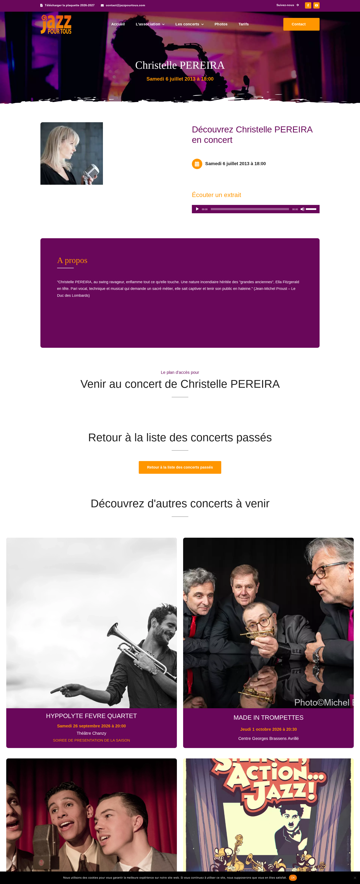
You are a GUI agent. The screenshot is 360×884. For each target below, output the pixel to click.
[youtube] (316, 5)
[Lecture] (197, 209)
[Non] (355, 878)
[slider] (312, 208)
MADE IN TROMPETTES (269, 717)
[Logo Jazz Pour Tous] (56, 17)
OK (293, 877)
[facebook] (308, 5)
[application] (256, 209)
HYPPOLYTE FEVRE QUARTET (91, 715)
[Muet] (302, 209)
